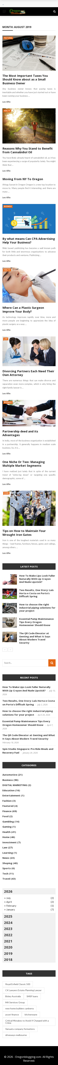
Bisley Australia (13, 996)
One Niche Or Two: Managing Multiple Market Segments (23, 463)
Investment (9, 842)
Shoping (7, 863)
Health (7, 111)
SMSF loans (32, 996)
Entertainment (11, 795)
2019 (8, 953)
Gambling (8, 821)
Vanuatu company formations (20, 1029)
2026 (8, 891)
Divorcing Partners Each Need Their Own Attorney (28, 373)
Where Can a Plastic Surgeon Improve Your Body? (23, 309)
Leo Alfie (6, 101)
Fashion (7, 800)
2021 (8, 941)
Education (8, 790)
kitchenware (31, 1014)
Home (6, 493)
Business (8, 206)
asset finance (12, 1014)
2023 (8, 928)
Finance (6, 811)
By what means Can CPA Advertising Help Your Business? (28, 240)
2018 (8, 959)
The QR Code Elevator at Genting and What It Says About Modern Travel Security (34, 638)
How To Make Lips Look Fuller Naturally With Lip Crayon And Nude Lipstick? (37, 578)
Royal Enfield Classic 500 (17, 984)
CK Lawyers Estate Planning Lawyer (23, 990)
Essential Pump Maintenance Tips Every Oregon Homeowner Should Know (36, 622)
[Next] (10, 650)
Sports (6, 868)
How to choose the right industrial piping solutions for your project (37, 607)
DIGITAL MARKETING (14, 785)
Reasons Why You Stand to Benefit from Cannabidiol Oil (27, 150)
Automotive (9, 774)
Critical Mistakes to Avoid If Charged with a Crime (27, 1021)
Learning (7, 852)
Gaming (7, 826)
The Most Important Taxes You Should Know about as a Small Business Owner (25, 79)
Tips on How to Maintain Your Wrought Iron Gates (24, 532)
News (5, 857)
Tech (5, 873)
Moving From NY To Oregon (22, 179)
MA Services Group (15, 1002)
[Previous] (4, 650)
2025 (8, 916)
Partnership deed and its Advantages (20, 433)
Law (5, 339)
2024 (8, 922)
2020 (8, 947)
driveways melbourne (16, 1035)
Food (5, 816)
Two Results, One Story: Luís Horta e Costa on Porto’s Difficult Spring (36, 593)
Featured (8, 38)
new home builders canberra (19, 1008)
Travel (6, 878)
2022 (8, 934)
